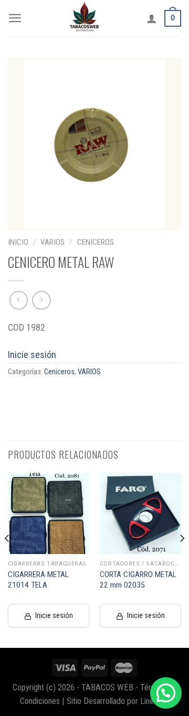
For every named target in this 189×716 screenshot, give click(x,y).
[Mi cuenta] (151, 18)
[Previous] (7, 559)
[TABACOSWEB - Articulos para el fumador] (84, 18)
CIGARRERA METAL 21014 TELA (38, 580)
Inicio (18, 242)
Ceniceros (95, 242)
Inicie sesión (32, 354)
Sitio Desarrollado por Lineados (118, 701)
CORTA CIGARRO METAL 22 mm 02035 (138, 580)
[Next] (181, 559)
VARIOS (52, 242)
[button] (166, 693)
